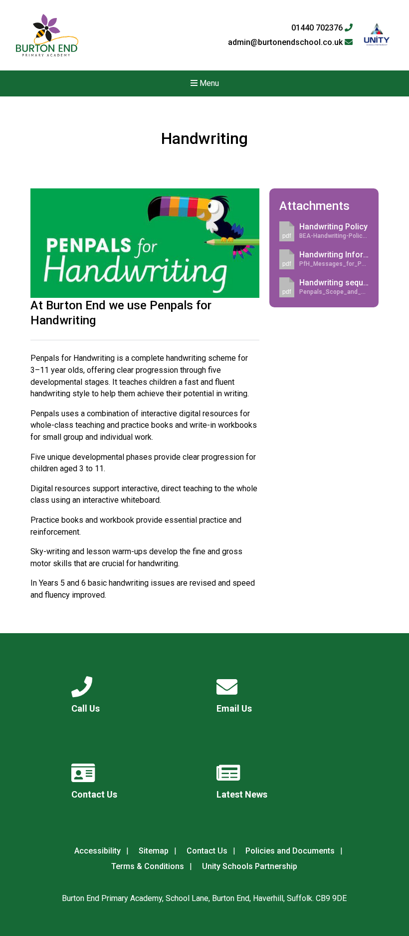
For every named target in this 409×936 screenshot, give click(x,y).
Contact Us (207, 851)
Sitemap (154, 851)
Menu (208, 83)
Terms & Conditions (147, 866)
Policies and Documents (290, 851)
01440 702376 (318, 27)
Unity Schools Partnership (249, 866)
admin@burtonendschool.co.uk (286, 42)
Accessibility (97, 851)
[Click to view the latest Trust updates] (377, 35)
